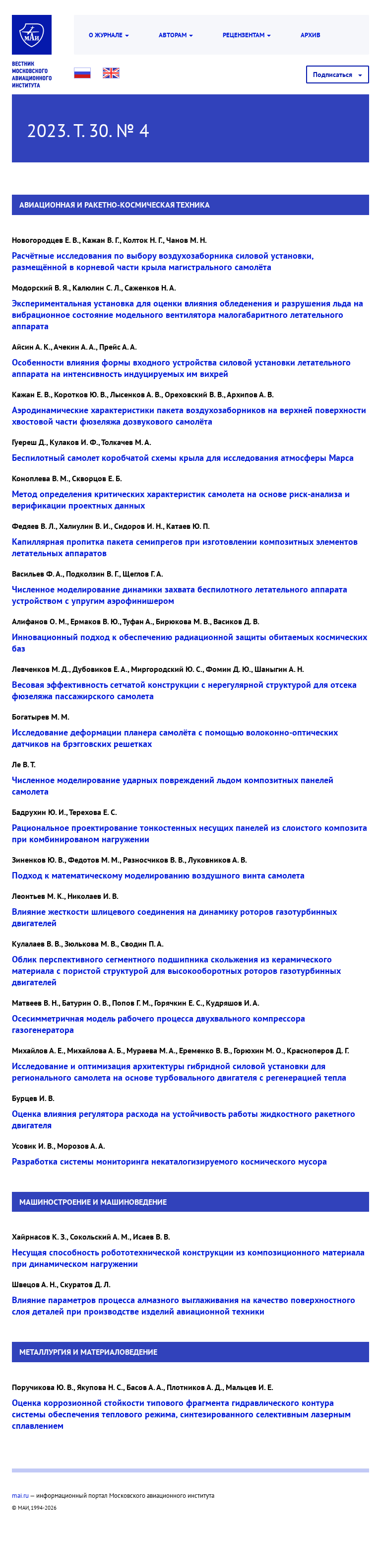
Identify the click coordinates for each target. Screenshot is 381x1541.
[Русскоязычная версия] (82, 73)
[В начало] (32, 74)
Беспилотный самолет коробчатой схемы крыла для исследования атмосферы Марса (183, 457)
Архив (310, 35)
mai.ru (20, 1495)
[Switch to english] (111, 73)
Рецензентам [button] (244, 35)
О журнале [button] (106, 35)
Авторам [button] (173, 35)
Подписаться (335, 74)
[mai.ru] (32, 35)
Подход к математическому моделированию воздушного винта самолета (158, 875)
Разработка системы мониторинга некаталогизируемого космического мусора (169, 1161)
